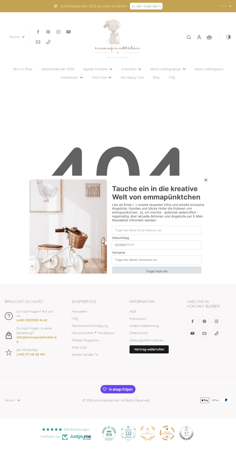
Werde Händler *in (85, 355)
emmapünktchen (106, 400)
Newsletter (79, 311)
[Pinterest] (48, 32)
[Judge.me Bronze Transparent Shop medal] (167, 433)
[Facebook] (38, 32)
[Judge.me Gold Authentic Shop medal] (147, 433)
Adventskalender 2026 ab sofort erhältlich (93, 6)
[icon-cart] (209, 37)
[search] (189, 37)
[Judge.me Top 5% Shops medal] (186, 433)
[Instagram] (58, 32)
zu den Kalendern (146, 6)
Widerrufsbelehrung (144, 326)
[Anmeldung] (199, 37)
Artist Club (79, 347)
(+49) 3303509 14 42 (32, 320)
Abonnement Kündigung (90, 326)
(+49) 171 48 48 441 (31, 354)
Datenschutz (139, 333)
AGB (133, 311)
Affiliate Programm (85, 340)
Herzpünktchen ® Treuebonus (93, 333)
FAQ (75, 318)
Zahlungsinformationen (147, 340)
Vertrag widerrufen (149, 349)
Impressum (138, 318)
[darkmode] (225, 37)
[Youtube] (68, 32)
